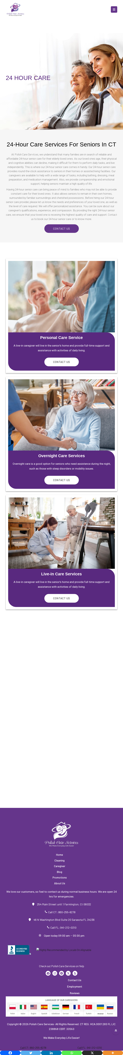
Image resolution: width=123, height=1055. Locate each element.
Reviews (74, 993)
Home (59, 854)
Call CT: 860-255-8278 (63, 912)
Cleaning (59, 860)
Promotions (60, 877)
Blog (59, 871)
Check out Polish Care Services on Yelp (61, 966)
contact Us (61, 361)
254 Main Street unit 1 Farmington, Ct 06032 (62, 904)
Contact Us (61, 228)
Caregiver (59, 866)
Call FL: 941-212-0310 (63, 927)
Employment (74, 986)
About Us (59, 883)
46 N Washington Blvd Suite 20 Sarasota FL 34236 (62, 919)
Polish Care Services (26, 154)
